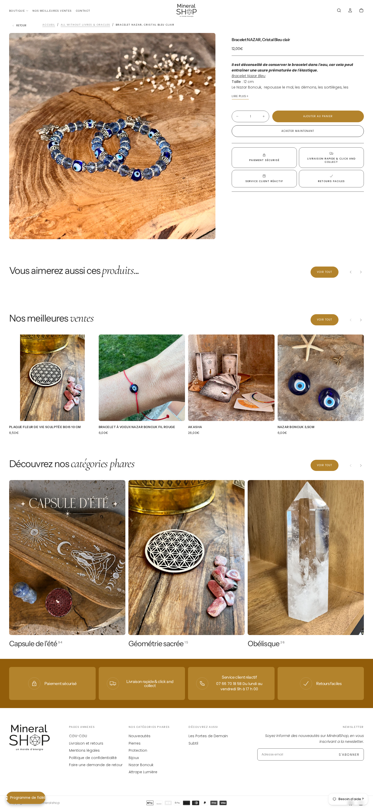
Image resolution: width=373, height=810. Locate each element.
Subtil (193, 743)
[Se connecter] (350, 10)
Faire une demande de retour (96, 764)
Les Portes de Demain (208, 735)
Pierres (135, 743)
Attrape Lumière (143, 771)
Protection (138, 750)
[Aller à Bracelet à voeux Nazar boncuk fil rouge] (142, 377)
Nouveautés (139, 735)
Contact (83, 10)
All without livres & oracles (85, 25)
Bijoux (134, 757)
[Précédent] (351, 272)
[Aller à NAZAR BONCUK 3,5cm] (321, 377)
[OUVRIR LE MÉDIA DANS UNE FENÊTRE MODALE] (207, 231)
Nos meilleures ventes (52, 10)
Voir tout (324, 272)
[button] (339, 10)
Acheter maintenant (297, 131)
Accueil (48, 25)
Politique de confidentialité (93, 757)
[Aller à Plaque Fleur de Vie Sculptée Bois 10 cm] (52, 377)
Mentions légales (84, 750)
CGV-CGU (78, 735)
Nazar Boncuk (141, 764)
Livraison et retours (86, 743)
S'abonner (349, 754)
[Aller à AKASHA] (231, 377)
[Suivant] (361, 272)
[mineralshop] (29, 737)
